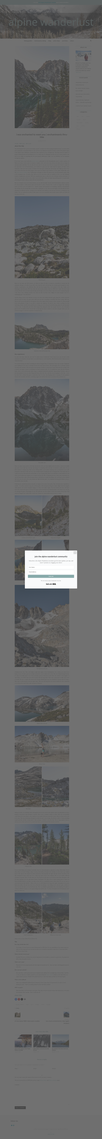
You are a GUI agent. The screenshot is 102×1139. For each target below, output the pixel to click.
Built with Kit (51, 584)
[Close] (75, 552)
